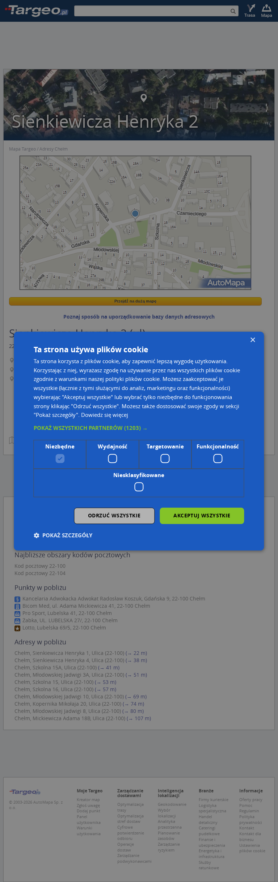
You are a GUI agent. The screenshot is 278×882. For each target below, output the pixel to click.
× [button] (252, 340)
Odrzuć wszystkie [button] (114, 515)
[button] (139, 428)
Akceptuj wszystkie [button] (201, 515)
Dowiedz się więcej (104, 415)
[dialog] (139, 441)
